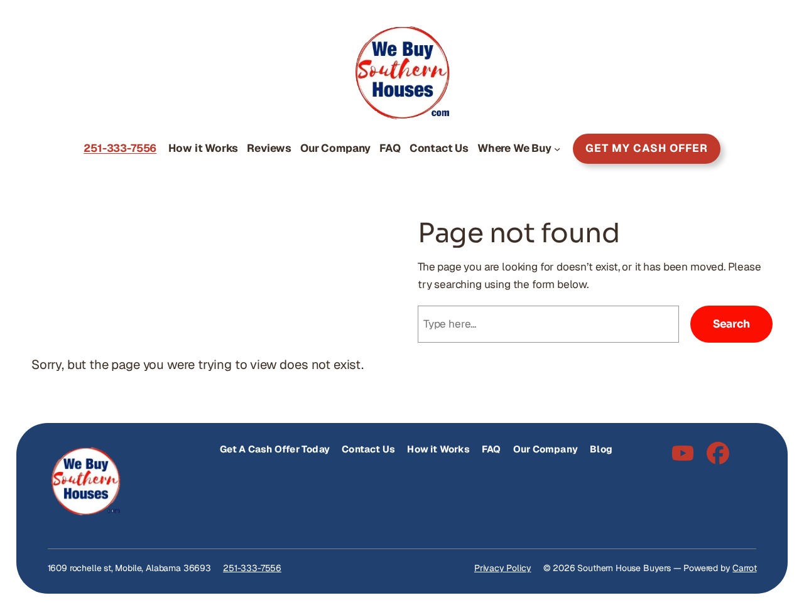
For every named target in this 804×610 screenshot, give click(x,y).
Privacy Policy (502, 568)
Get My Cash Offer (646, 148)
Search (731, 324)
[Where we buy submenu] (557, 149)
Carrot (744, 568)
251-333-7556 (252, 568)
